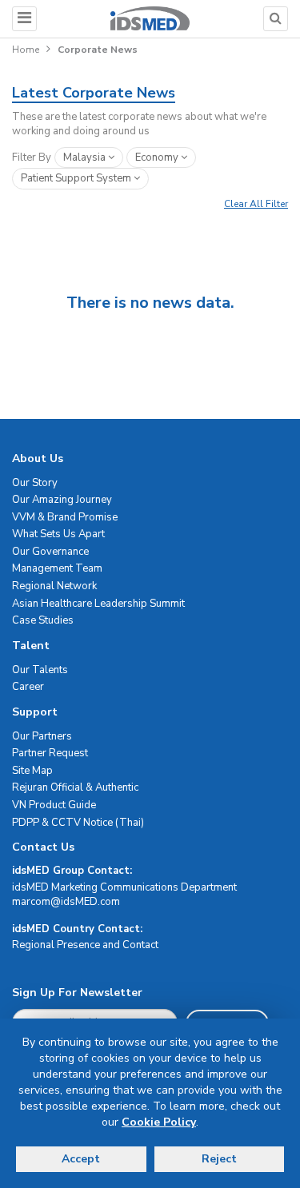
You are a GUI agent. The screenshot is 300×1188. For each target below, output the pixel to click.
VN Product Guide (54, 805)
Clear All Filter (256, 203)
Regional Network (54, 586)
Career (28, 687)
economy (158, 157)
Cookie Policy (159, 1122)
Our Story (35, 483)
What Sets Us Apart (58, 534)
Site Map (32, 770)
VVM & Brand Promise (65, 517)
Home (25, 49)
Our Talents (40, 670)
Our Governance (50, 551)
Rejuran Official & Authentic (75, 787)
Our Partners (42, 736)
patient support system (77, 178)
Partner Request (50, 753)
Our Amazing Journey (62, 499)
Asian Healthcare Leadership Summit (98, 603)
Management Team (57, 568)
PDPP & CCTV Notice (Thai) (78, 822)
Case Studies (43, 620)
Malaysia (85, 157)
